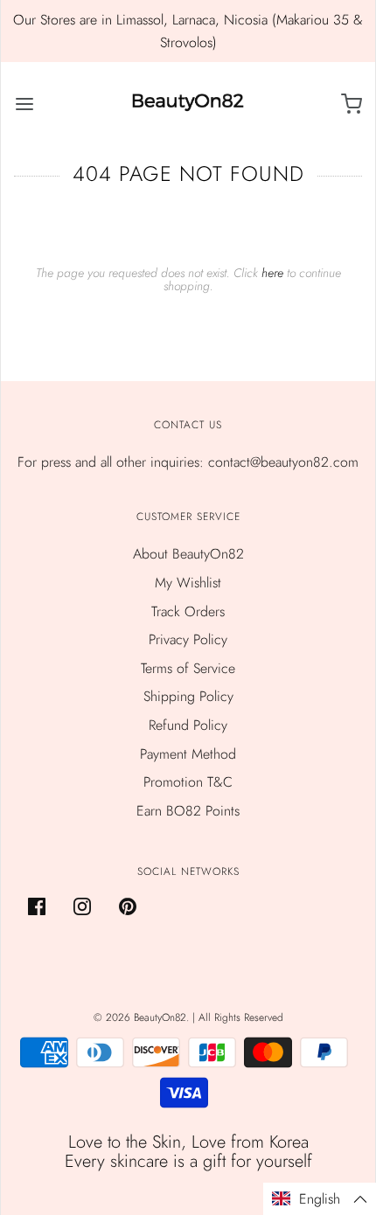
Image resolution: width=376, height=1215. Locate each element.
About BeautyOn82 (188, 554)
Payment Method (188, 754)
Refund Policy (188, 725)
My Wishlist (188, 583)
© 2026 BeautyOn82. (143, 1017)
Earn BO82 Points (188, 811)
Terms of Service (188, 668)
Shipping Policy (188, 696)
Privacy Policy (188, 639)
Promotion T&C (188, 782)
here (272, 272)
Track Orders (188, 611)
